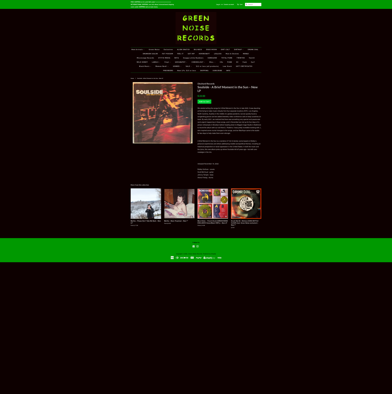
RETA (176, 58)
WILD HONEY (142, 62)
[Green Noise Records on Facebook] (194, 247)
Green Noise (154, 49)
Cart (241, 4)
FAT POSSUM (167, 54)
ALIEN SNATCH (183, 49)
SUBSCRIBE (217, 70)
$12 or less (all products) (207, 66)
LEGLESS (218, 54)
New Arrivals (137, 49)
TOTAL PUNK (226, 58)
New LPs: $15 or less (186, 70)
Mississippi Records (145, 58)
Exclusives (168, 49)
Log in (218, 4)
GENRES (176, 66)
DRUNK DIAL (253, 49)
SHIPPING (204, 70)
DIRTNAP (238, 49)
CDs (221, 62)
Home (132, 78)
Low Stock (227, 66)
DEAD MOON (211, 49)
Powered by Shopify (209, 254)
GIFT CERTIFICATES (244, 66)
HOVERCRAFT (204, 54)
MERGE (246, 54)
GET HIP (191, 54)
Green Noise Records (195, 254)
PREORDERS (168, 70)
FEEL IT (180, 54)
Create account (229, 4)
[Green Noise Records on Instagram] (197, 247)
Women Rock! (161, 66)
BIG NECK (198, 49)
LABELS (155, 62)
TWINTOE (241, 58)
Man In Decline (232, 54)
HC (237, 62)
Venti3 (252, 58)
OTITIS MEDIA (164, 58)
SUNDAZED (212, 58)
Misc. (211, 62)
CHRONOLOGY (198, 62)
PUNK (229, 62)
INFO (228, 70)
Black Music (144, 66)
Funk (245, 62)
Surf (253, 62)
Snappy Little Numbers (193, 58)
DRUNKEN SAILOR (150, 54)
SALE (188, 66)
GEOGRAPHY (180, 62)
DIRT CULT (225, 49)
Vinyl (167, 62)
